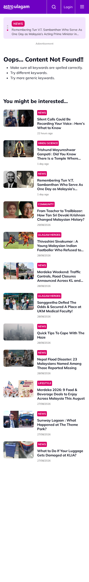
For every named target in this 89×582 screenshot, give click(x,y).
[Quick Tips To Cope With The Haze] (18, 331)
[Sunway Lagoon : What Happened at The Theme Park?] (18, 419)
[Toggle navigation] (82, 7)
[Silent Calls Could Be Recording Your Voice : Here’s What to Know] (18, 118)
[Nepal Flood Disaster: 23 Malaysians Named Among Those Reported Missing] (18, 358)
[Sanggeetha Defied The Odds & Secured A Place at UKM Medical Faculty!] (18, 301)
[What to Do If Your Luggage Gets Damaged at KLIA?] (18, 449)
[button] (7, 25)
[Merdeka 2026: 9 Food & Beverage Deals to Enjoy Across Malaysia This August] (18, 388)
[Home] (16, 7)
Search (54, 7)
